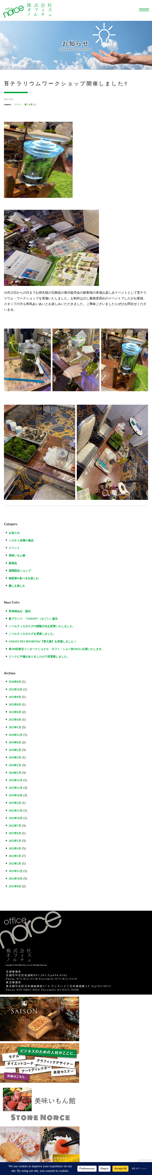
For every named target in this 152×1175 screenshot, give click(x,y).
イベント (18, 104)
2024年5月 (15, 750)
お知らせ (14, 532)
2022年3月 (15, 856)
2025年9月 (15, 697)
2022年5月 (15, 840)
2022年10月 (16, 818)
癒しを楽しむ (30, 104)
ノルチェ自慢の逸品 (21, 540)
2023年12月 (16, 780)
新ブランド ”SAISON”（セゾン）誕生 (33, 618)
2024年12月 (16, 734)
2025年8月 (15, 704)
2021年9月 (15, 886)
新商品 (13, 563)
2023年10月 (16, 795)
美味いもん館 (17, 555)
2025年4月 (15, 719)
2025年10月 (16, 689)
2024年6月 (15, 742)
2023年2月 (15, 802)
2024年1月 (15, 772)
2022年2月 (15, 863)
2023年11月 (16, 787)
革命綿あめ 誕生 (20, 611)
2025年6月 (15, 712)
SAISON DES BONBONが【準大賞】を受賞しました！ (43, 641)
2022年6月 (15, 833)
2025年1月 (15, 727)
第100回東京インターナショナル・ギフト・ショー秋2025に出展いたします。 (56, 649)
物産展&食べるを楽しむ (24, 578)
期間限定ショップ (20, 570)
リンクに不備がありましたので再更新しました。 (39, 656)
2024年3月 (15, 757)
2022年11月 (16, 810)
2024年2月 (15, 765)
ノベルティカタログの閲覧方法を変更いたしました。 (42, 626)
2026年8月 (15, 681)
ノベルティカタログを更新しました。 (32, 633)
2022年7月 (15, 825)
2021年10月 (16, 878)
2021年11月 (16, 871)
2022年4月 (15, 848)
